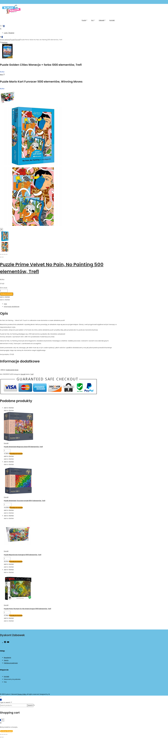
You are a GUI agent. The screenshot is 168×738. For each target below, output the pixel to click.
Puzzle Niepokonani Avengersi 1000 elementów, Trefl (22, 555)
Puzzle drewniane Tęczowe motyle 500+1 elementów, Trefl (24, 501)
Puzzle (12, 40)
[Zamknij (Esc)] (6, 734)
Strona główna (5, 40)
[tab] (60, 303)
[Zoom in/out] (6, 254)
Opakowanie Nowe (12, 370)
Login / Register (9, 33)
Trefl (31, 374)
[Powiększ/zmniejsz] (1, 734)
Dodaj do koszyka (6, 294)
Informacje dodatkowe (11, 307)
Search (30, 705)
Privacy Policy (22, 694)
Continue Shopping (6, 731)
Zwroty (6, 660)
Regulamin (7, 658)
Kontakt (6, 677)
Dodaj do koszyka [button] (17, 454)
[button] (5, 297)
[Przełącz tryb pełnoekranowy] (3, 734)
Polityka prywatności (11, 663)
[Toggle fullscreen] (4, 254)
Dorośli (17, 40)
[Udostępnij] (4, 734)
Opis (5, 304)
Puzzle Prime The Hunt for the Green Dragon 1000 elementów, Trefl (27, 609)
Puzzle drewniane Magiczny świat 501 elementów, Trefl (23, 447)
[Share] (3, 254)
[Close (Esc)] (1, 254)
